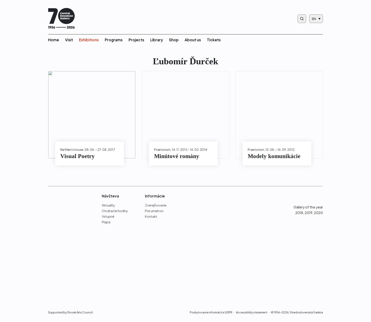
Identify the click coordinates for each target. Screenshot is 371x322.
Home (53, 39)
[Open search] (302, 18)
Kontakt (151, 216)
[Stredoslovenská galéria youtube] (320, 196)
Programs (114, 39)
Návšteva (110, 196)
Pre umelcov (154, 211)
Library (156, 39)
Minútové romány (176, 156)
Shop (174, 39)
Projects (136, 39)
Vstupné (108, 216)
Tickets (214, 39)
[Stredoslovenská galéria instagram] (312, 196)
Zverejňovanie (155, 205)
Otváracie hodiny (115, 211)
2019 (308, 212)
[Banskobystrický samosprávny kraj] (68, 252)
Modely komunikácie (274, 156)
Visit (69, 39)
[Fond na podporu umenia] (68, 287)
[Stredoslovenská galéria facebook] (304, 196)
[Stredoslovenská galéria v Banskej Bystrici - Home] (61, 19)
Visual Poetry (77, 156)
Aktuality (108, 205)
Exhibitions (89, 39)
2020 (318, 212)
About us (193, 39)
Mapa (106, 222)
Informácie (155, 196)
